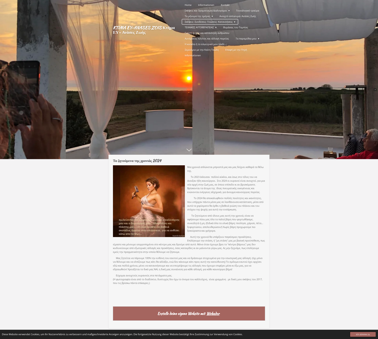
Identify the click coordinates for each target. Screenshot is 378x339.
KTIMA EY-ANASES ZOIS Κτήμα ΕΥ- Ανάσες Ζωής (144, 30)
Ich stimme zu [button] (363, 334)
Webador (213, 313)
